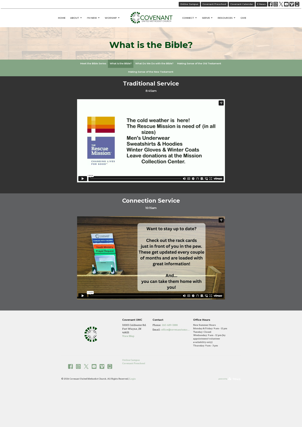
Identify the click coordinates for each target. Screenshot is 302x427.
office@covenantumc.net (175, 329)
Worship (111, 17)
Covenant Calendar (241, 4)
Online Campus (189, 4)
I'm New (92, 17)
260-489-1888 (170, 325)
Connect (188, 17)
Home (61, 17)
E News (261, 4)
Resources (225, 17)
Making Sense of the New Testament (150, 71)
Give (243, 17)
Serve (206, 17)
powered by (227, 381)
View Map (128, 336)
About (74, 17)
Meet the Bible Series (93, 63)
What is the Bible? (121, 63)
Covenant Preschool (214, 4)
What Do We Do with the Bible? (154, 63)
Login (133, 379)
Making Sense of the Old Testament (199, 63)
